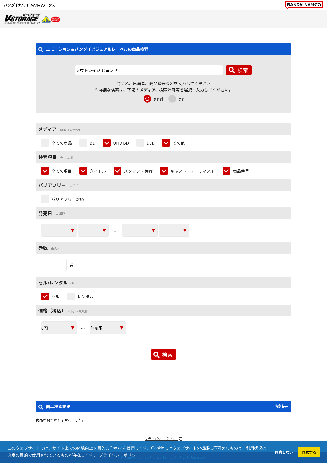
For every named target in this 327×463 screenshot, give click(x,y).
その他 (178, 143)
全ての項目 (61, 171)
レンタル (85, 296)
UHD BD (121, 143)
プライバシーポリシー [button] (119, 455)
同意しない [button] (284, 452)
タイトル (98, 171)
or (181, 99)
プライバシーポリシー (161, 438)
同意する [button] (309, 452)
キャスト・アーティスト (192, 171)
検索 (243, 70)
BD (92, 143)
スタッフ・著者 (138, 171)
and (158, 99)
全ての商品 (61, 143)
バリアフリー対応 (67, 199)
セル (55, 296)
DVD (151, 143)
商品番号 (241, 171)
